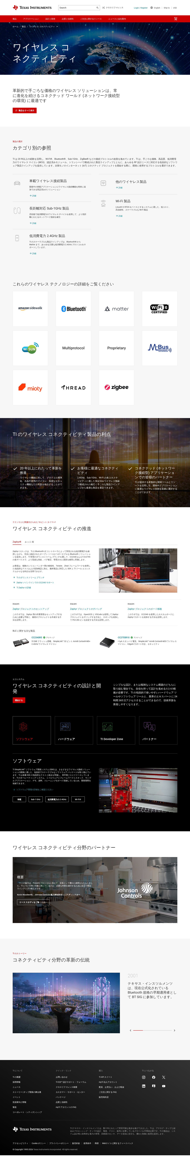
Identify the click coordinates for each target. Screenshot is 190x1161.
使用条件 (87, 1143)
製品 (24, 26)
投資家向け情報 (19, 1102)
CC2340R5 (37, 637)
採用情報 (16, 1082)
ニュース (16, 1087)
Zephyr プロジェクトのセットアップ (31, 609)
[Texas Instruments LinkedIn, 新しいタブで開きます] (143, 1087)
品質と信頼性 (61, 1102)
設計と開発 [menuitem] (50, 19)
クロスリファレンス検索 (66, 1087)
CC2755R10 (123, 637)
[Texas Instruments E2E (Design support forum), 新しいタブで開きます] (153, 1087)
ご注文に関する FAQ (108, 1092)
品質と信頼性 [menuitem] (68, 19)
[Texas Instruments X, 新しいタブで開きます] (163, 1078)
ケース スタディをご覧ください (33, 902)
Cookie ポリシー (39, 1143)
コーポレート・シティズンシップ (27, 1112)
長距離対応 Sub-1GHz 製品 (49, 208)
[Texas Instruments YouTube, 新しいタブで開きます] (163, 1087)
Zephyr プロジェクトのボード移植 (145, 609)
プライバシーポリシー (59, 1143)
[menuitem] (176, 18)
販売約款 (76, 1143)
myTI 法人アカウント (108, 1082)
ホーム (15, 26)
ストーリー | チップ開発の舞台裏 (27, 1092)
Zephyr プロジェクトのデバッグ (86, 609)
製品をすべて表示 (26, 110)
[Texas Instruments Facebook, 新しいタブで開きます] (153, 1078)
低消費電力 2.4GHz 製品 (47, 236)
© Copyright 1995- (23, 1149)
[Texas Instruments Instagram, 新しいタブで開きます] (143, 1078)
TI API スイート (105, 1077)
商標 (97, 1143)
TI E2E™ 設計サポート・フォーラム (71, 1082)
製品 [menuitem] (15, 19)
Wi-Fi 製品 (123, 201)
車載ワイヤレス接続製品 (48, 181)
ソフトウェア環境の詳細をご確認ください (34, 789)
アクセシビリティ (20, 1143)
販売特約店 (104, 1097)
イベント (16, 1097)
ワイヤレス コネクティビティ (42, 26)
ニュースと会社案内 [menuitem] (117, 19)
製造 (15, 1107)
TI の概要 (17, 1077)
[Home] (32, 7)
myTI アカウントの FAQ (66, 1107)
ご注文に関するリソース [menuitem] (91, 19)
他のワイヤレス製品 (131, 182)
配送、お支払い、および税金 (111, 1087)
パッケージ (61, 1097)
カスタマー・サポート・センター (70, 1092)
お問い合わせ (61, 1077)
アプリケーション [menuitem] (31, 19)
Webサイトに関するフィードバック (117, 1143)
